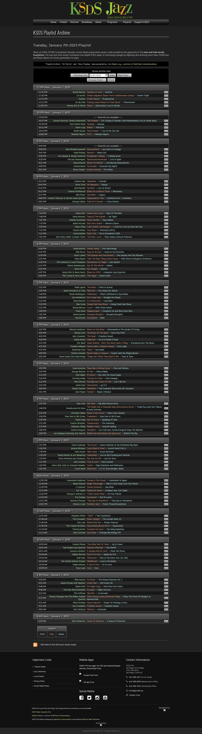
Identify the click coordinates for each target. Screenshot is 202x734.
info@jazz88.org (136, 690)
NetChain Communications (145, 64)
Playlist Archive (37, 716)
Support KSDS (141, 22)
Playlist (127, 22)
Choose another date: (101, 71)
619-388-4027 (135, 677)
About (98, 22)
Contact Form (134, 695)
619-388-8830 (135, 681)
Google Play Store (91, 675)
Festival (74, 22)
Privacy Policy (39, 681)
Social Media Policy (41, 686)
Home (53, 22)
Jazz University (40, 671)
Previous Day (81, 75)
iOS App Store (89, 682)
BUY (166, 92)
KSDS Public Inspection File (41, 712)
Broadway (87, 22)
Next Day (123, 75)
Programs (112, 22)
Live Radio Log (114, 64)
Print (111, 80)
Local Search (39, 676)
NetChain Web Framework (90, 719)
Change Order (95, 80)
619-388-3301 (135, 686)
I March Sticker (40, 667)
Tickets (63, 22)
